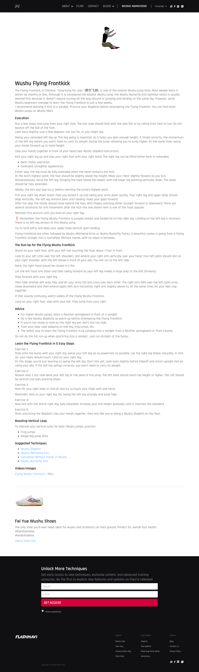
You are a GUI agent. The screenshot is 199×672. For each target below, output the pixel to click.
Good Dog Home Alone (150, 651)
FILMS (79, 6)
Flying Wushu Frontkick (29, 474)
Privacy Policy (175, 651)
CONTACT (93, 6)
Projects (144, 641)
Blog (171, 641)
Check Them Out (25, 541)
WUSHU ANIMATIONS (134, 6)
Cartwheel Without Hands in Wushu (44, 457)
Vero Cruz (119, 646)
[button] (68, 6)
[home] (17, 6)
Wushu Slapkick (31, 449)
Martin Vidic (120, 641)
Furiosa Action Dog (123, 651)
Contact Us (174, 646)
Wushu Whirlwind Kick (35, 453)
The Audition (146, 646)
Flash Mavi (120, 656)
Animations (145, 656)
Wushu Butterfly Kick (34, 461)
